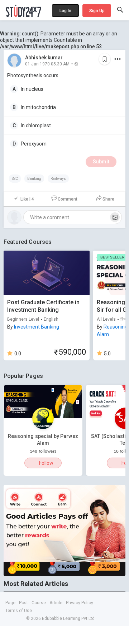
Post (23, 602)
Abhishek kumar (44, 57)
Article (55, 602)
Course (39, 602)
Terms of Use (18, 610)
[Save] (104, 59)
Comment (67, 199)
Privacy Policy (79, 602)
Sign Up (97, 10)
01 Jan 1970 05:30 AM (47, 63)
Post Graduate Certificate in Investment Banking (43, 306)
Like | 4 (27, 199)
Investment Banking (36, 327)
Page (10, 602)
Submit (101, 161)
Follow (46, 463)
